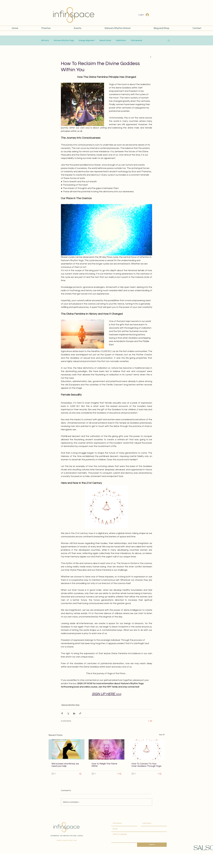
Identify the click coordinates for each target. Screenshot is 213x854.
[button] (169, 40)
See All (161, 735)
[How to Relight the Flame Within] (106, 749)
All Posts (45, 40)
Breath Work (105, 40)
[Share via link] (80, 713)
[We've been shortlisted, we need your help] (66, 749)
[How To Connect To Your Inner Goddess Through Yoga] (146, 749)
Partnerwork (136, 40)
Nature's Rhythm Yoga (64, 40)
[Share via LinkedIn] (74, 713)
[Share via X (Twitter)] (68, 713)
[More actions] (150, 56)
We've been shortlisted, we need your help (65, 765)
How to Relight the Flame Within (104, 765)
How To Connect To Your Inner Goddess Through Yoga (146, 765)
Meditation (121, 40)
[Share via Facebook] (62, 713)
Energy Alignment (87, 40)
